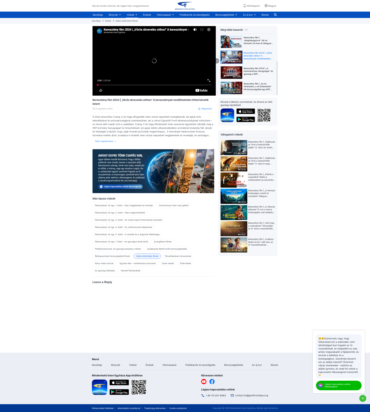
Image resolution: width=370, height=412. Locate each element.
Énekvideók (185, 263)
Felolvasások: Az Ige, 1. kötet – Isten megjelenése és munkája (124, 205)
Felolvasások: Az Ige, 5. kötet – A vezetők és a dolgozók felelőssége (127, 234)
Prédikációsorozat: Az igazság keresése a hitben (118, 249)
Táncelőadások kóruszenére (178, 256)
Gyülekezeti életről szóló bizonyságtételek (167, 249)
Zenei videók (168, 263)
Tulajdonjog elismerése (154, 408)
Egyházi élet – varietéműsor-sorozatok (138, 263)
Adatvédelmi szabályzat (129, 408)
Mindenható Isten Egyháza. (243, 408)
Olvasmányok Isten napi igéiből (173, 205)
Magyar (272, 5)
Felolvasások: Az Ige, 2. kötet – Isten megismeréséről (120, 212)
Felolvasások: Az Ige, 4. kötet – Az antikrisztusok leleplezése (123, 227)
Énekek (147, 14)
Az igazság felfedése (105, 270)
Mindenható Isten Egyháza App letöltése (117, 375)
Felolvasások (164, 14)
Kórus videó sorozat (104, 263)
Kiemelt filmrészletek (130, 270)
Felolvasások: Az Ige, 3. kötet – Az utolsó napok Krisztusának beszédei (128, 220)
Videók (130, 14)
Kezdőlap (98, 14)
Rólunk (265, 14)
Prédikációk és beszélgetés (195, 14)
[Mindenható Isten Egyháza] (185, 6)
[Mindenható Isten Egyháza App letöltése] (99, 387)
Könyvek (113, 14)
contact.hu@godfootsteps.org (251, 395)
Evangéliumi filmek (163, 241)
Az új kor (248, 14)
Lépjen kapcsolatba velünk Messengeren (337, 385)
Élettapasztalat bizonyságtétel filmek (112, 256)
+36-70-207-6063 (216, 395)
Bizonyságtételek (224, 14)
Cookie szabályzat (178, 408)
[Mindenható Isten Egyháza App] (227, 115)
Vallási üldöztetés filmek (126, 21)
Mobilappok (253, 5)
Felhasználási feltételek (103, 408)
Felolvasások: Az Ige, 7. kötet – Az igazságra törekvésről (121, 241)
